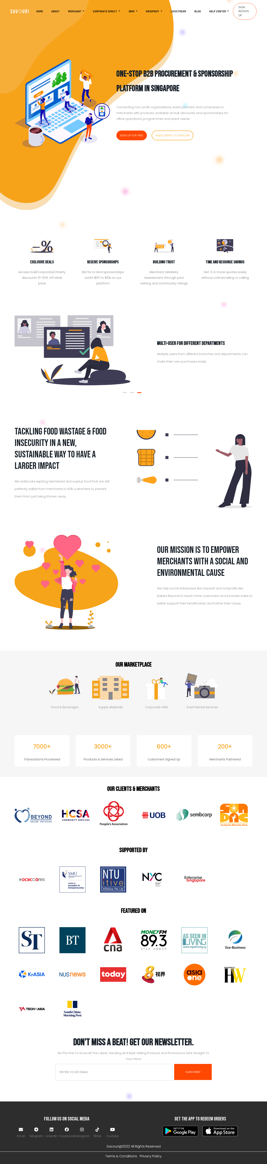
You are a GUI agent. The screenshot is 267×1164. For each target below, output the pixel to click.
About (55, 11)
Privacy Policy (151, 1156)
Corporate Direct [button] (105, 11)
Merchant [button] (75, 11)
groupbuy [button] (153, 11)
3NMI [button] (131, 11)
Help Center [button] (218, 11)
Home (39, 11)
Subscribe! (192, 1072)
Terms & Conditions (121, 1156)
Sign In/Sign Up (243, 11)
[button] (125, 392)
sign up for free (131, 135)
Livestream (178, 11)
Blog (197, 11)
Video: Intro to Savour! (172, 135)
